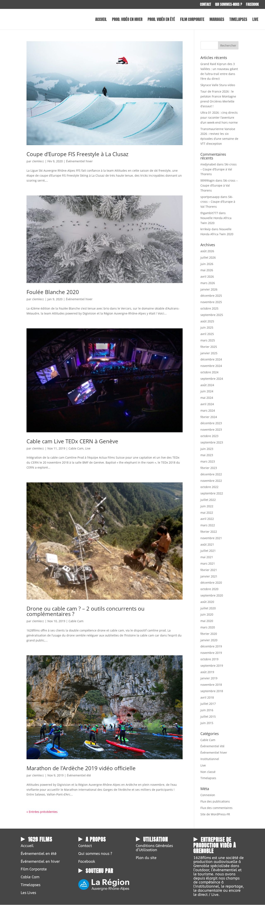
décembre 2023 (211, 423)
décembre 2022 (211, 474)
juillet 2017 (208, 704)
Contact (205, 5)
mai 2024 (206, 398)
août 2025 (207, 321)
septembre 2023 (211, 442)
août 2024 (207, 385)
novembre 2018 (211, 685)
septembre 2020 (211, 595)
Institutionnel (209, 759)
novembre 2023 (211, 429)
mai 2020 (206, 621)
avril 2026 (207, 276)
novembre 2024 (211, 366)
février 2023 (208, 468)
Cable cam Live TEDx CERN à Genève (72, 441)
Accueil (101, 20)
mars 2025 (207, 340)
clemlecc (38, 161)
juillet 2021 (208, 551)
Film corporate (192, 20)
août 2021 (207, 544)
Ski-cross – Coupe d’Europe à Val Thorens (218, 169)
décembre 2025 (211, 296)
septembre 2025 (211, 315)
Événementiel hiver (79, 161)
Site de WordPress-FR (215, 814)
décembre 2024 (211, 359)
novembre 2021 (211, 538)
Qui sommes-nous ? (228, 5)
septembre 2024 (211, 379)
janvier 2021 (208, 576)
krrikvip (205, 229)
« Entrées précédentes (42, 812)
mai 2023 (206, 455)
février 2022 (208, 532)
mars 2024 (207, 410)
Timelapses (238, 20)
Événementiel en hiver (40, 861)
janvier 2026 (208, 289)
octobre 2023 (209, 436)
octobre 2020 (209, 589)
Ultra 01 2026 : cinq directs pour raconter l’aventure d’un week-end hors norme (219, 117)
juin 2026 (206, 264)
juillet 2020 (208, 608)
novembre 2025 (211, 302)
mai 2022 (206, 513)
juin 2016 (206, 710)
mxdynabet (208, 164)
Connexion (207, 795)
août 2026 (207, 251)
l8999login (207, 180)
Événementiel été (79, 775)
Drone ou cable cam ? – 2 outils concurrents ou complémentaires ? (85, 611)
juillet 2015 (208, 716)
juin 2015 (206, 723)
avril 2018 (207, 697)
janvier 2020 (208, 640)
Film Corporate (34, 869)
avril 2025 (207, 334)
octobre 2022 (209, 487)
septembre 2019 (211, 666)
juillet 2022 (208, 500)
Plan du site (146, 858)
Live (255, 20)
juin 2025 (206, 327)
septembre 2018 (211, 691)
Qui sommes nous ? (95, 853)
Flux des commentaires (216, 808)
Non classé (208, 772)
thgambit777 (209, 213)
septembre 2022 (211, 493)
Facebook (252, 5)
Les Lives (28, 893)
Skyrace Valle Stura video (217, 85)
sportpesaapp (210, 197)
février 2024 (208, 417)
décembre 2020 (211, 582)
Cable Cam (76, 448)
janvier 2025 (208, 353)
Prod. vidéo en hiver (127, 20)
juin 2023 (206, 449)
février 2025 (208, 347)
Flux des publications (215, 801)
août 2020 (207, 602)
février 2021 (208, 570)
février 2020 (208, 634)
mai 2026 (206, 270)
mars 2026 (207, 283)
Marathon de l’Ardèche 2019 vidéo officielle (81, 768)
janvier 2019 (208, 678)
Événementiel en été (39, 853)
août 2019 (207, 672)
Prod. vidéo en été (161, 20)
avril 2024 (207, 404)
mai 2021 (206, 557)
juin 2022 (206, 506)
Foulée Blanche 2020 (52, 292)
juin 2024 (206, 391)
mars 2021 (207, 563)
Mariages (217, 20)
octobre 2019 (209, 659)
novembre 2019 (211, 653)
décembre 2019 (211, 646)
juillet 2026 (208, 257)
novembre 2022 (211, 481)
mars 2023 (207, 461)
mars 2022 (207, 525)
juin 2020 (206, 614)
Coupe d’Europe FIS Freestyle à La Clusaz (77, 154)
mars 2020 (207, 627)
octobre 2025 (209, 308)
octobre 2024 (209, 372)
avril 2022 (207, 519)
